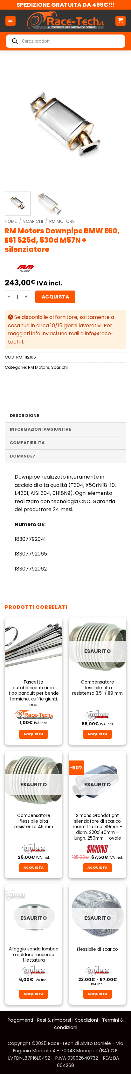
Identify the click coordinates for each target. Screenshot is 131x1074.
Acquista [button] (34, 734)
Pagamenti (20, 1020)
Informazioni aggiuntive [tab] (40, 429)
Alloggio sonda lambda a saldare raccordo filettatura (34, 954)
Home (11, 221)
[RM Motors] (25, 269)
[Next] (115, 124)
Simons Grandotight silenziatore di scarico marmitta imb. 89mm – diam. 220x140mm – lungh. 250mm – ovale (97, 827)
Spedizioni (86, 1020)
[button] (10, 21)
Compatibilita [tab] (27, 442)
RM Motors (62, 221)
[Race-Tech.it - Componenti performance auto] (65, 21)
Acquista (55, 296)
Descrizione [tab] (24, 415)
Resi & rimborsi (54, 1020)
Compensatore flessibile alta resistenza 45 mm (33, 821)
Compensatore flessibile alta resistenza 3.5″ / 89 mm (97, 687)
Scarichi (33, 221)
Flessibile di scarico (97, 949)
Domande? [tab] (22, 456)
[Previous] (15, 124)
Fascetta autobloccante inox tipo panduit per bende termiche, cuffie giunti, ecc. (34, 693)
